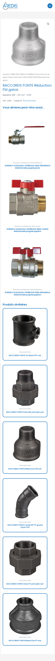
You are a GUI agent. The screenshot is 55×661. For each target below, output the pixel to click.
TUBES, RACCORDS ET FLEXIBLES (22, 74)
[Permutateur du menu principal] (49, 5)
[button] (48, 24)
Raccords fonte (15, 77)
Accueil (6, 74)
